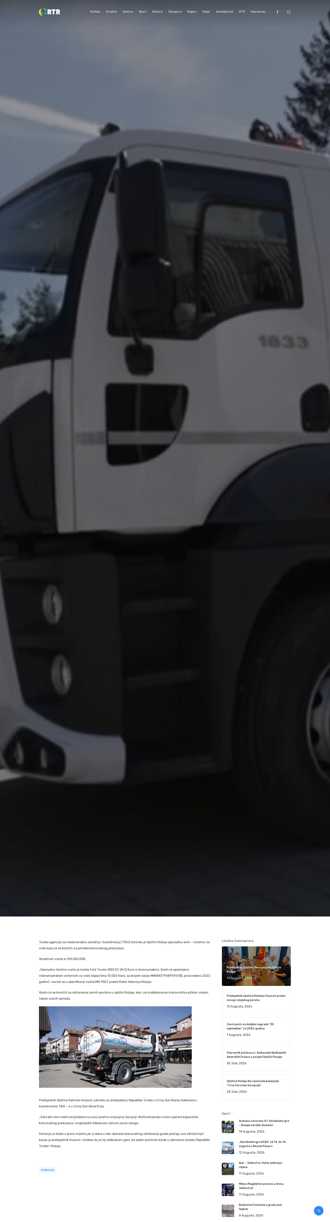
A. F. (46, 543)
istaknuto (47, 1170)
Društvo (90, 543)
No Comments (276, 492)
